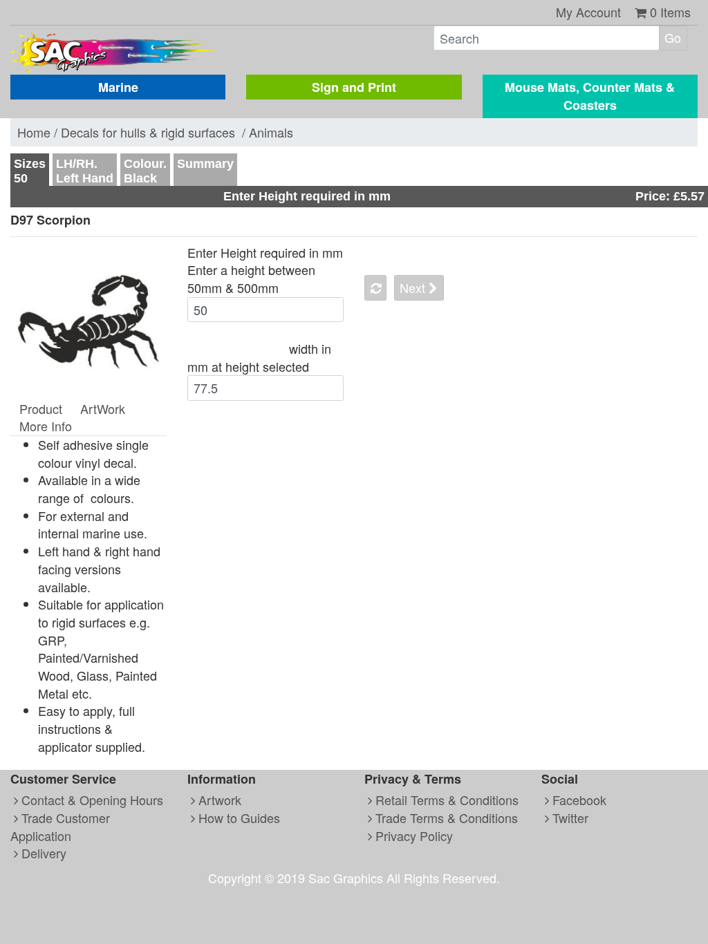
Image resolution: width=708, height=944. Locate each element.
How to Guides (237, 818)
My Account (588, 12)
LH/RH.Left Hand (84, 171)
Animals (271, 132)
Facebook (577, 800)
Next (414, 287)
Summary (205, 164)
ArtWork (102, 408)
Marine (118, 87)
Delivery (42, 853)
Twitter (568, 818)
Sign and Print (354, 87)
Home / (39, 132)
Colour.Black (145, 171)
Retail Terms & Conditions (445, 800)
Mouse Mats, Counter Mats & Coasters (590, 96)
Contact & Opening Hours (90, 800)
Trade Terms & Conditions (445, 818)
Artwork (218, 800)
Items (670, 12)
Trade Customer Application (60, 826)
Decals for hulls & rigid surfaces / (155, 132)
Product (40, 408)
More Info (45, 426)
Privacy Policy (412, 835)
